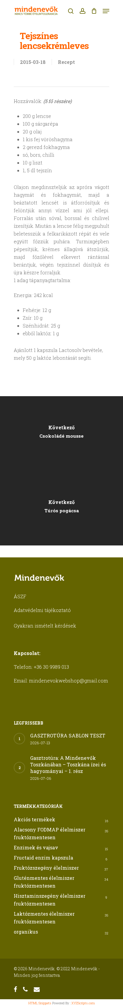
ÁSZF (20, 596)
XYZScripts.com (83, 1003)
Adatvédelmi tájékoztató (42, 610)
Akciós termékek (34, 819)
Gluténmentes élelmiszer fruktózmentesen (44, 882)
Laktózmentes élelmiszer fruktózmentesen (44, 918)
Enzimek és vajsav (36, 847)
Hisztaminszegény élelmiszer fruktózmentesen (49, 900)
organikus (26, 931)
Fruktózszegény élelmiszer (46, 868)
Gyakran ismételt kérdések (45, 625)
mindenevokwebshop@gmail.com (68, 680)
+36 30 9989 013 (51, 667)
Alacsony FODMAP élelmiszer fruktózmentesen (49, 833)
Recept (66, 62)
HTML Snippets (39, 1003)
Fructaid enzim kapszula (43, 857)
